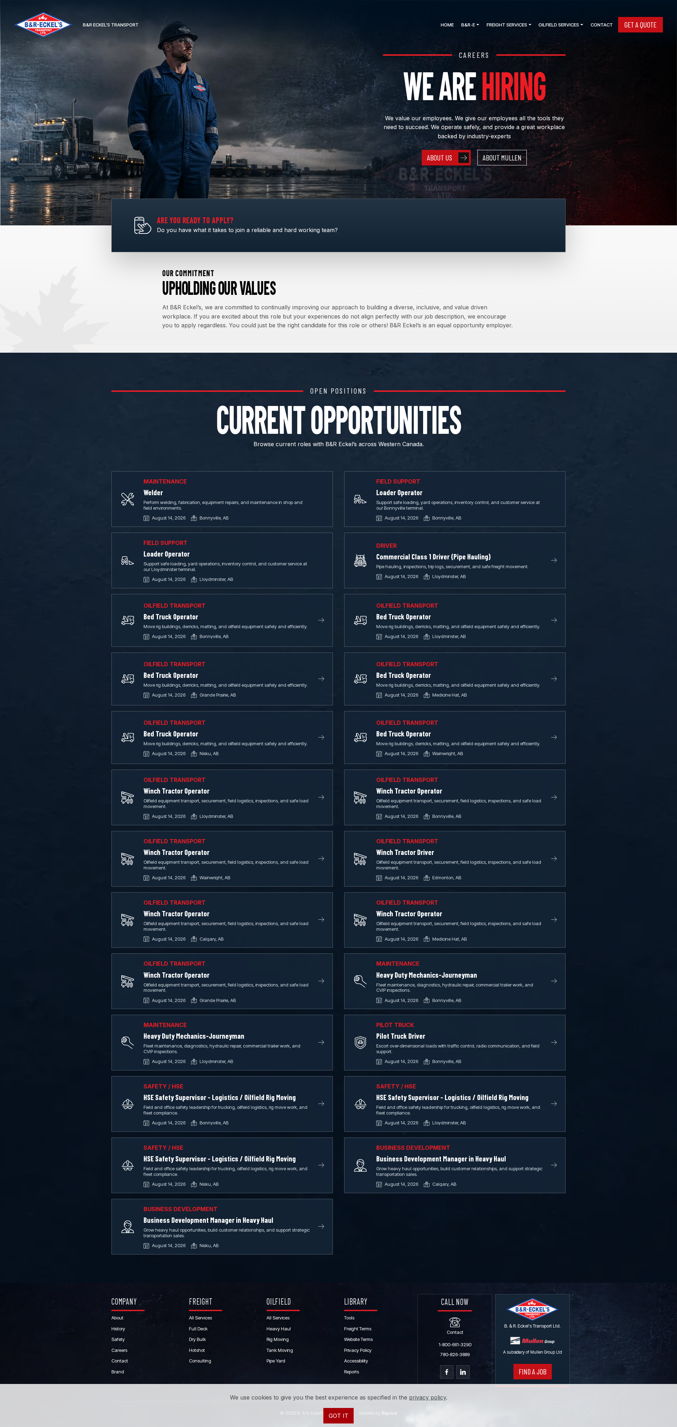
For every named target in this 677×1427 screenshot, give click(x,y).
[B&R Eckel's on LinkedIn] (463, 1372)
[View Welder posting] (127, 499)
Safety (118, 1339)
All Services (200, 1317)
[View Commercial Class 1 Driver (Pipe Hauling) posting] (360, 560)
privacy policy (427, 1397)
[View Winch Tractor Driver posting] (360, 858)
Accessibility (356, 1361)
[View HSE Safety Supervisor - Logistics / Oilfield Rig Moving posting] (127, 1104)
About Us (439, 157)
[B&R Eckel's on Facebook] (446, 1372)
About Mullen (502, 157)
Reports (351, 1371)
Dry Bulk (197, 1339)
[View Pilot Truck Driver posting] (360, 1042)
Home (447, 25)
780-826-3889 (455, 1354)
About (117, 1317)
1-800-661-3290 (455, 1344)
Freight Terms (357, 1328)
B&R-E (468, 25)
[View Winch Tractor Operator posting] (127, 797)
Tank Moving (280, 1350)
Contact (602, 25)
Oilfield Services (558, 25)
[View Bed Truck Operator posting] (127, 620)
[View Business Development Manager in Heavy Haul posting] (360, 1165)
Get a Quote (640, 24)
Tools (349, 1317)
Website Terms (358, 1339)
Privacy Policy (358, 1350)
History (118, 1328)
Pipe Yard (276, 1361)
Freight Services (507, 25)
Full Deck (198, 1328)
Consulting (200, 1361)
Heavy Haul (279, 1328)
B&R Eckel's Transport (111, 25)
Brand (117, 1371)
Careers (119, 1350)
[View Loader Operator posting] (360, 499)
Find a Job (533, 1371)
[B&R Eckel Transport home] (43, 24)
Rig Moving (278, 1339)
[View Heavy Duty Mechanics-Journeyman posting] (360, 981)
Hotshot (197, 1350)
